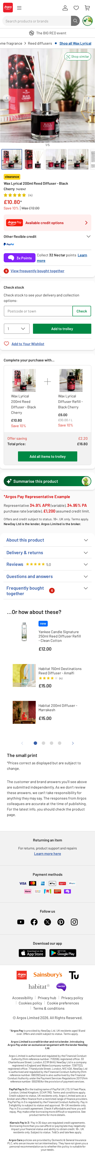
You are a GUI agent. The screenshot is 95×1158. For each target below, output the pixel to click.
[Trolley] (87, 8)
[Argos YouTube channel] (20, 922)
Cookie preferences (63, 1003)
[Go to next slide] (88, 98)
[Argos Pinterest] (60, 922)
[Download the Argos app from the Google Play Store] (62, 956)
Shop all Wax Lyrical (75, 43)
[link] (47, 270)
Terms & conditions (49, 1008)
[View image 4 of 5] (78, 159)
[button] (77, 56)
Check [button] (82, 311)
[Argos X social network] (47, 922)
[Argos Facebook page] (34, 922)
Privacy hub (47, 997)
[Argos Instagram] (74, 922)
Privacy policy (72, 997)
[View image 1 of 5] (12, 159)
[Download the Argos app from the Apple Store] (32, 956)
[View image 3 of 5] (56, 159)
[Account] (65, 8)
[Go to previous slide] (7, 98)
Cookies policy (30, 1003)
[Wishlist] (76, 8)
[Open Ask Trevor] (88, 21)
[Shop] (19, 8)
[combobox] (36, 21)
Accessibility (22, 997)
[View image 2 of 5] (34, 159)
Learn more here (47, 853)
